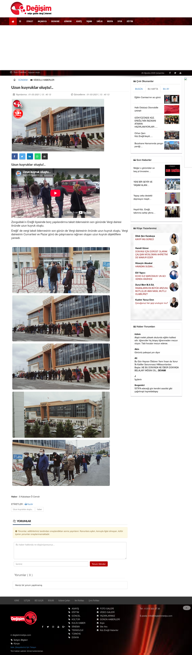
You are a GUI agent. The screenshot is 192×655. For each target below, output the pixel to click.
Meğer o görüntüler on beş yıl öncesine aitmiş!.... (144, 171)
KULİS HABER (78, 622)
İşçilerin (138, 379)
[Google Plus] (63, 627)
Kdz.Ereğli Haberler (109, 630)
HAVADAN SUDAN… (144, 266)
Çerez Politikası (94, 600)
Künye (17, 643)
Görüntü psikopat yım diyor (147, 352)
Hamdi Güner (142, 248)
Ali (136, 358)
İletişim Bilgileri (21, 639)
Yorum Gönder (99, 563)
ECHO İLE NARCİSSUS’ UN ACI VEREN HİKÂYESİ (150, 277)
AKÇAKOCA (42, 21)
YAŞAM (89, 21)
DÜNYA (75, 637)
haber (39, 509)
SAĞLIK (99, 21)
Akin (137, 349)
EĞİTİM (130, 21)
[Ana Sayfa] (31, 8)
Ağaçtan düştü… (23, 72)
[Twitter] (175, 72)
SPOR (119, 21)
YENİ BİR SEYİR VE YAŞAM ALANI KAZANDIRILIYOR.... (143, 185)
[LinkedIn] (30, 156)
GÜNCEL (76, 615)
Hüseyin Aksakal (143, 263)
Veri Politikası (79, 600)
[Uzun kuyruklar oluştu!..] (58, 124)
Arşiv (102, 622)
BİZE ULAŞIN (39, 600)
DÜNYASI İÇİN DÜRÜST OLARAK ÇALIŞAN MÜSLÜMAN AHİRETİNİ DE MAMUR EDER (151, 254)
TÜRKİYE (76, 633)
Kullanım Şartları (64, 600)
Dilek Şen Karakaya (145, 235)
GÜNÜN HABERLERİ (110, 619)
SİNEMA (76, 626)
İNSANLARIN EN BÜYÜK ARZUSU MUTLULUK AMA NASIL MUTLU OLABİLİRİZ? (151, 290)
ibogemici (140, 385)
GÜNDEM (68, 21)
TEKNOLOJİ (77, 630)
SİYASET (29, 21)
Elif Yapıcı (140, 272)
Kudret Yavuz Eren (144, 299)
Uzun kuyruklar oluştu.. (23, 509)
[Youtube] (180, 72)
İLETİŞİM (27, 600)
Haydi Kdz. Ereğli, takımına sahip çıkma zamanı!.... (143, 212)
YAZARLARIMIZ (107, 615)
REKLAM (51, 600)
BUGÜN (139, 88)
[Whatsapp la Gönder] (38, 156)
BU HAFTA (153, 88)
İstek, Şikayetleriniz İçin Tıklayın (23, 647)
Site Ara (103, 626)
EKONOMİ (55, 21)
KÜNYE (16, 600)
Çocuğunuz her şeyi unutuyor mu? (151, 302)
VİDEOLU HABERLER (43, 79)
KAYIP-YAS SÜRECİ (144, 239)
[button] (20, 21)
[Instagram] (53, 627)
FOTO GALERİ (107, 608)
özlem (138, 334)
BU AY (166, 88)
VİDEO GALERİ (107, 612)
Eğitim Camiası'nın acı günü (148, 97)
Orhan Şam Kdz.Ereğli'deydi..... (144, 135)
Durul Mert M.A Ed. (144, 284)
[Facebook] (169, 72)
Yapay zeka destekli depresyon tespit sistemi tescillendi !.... (144, 199)
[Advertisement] (96, 48)
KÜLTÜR (76, 619)
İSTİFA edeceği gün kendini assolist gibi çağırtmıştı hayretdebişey (153, 390)
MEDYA (110, 21)
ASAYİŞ (79, 21)
